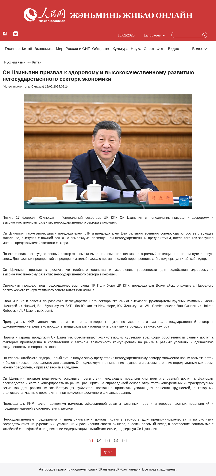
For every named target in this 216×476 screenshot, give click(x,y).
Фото (161, 49)
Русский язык (14, 62)
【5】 (125, 440)
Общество (101, 49)
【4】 (116, 440)
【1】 (91, 440)
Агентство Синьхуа (30, 86)
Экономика (44, 49)
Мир (59, 49)
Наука (136, 49)
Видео (173, 49)
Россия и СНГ (78, 49)
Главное (12, 49)
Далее (108, 452)
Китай (27, 49)
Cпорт (149, 49)
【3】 (108, 440)
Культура (120, 49)
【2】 (99, 440)
